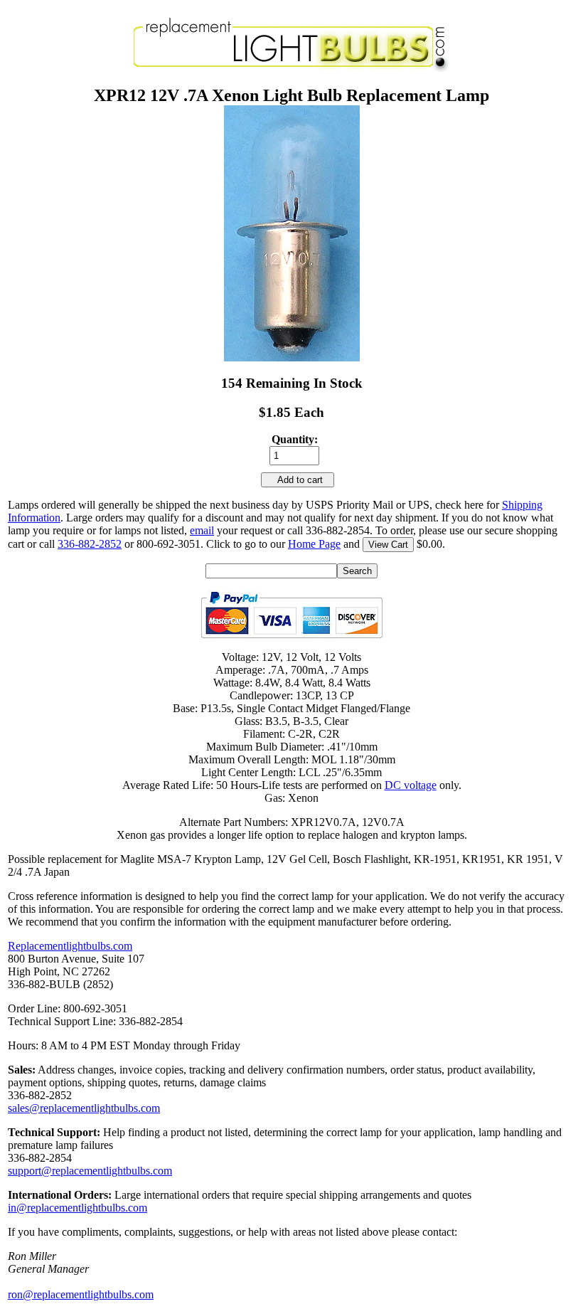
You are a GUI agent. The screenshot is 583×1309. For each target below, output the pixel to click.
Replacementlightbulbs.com (70, 946)
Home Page (314, 544)
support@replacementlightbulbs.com (90, 1171)
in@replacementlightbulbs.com (77, 1208)
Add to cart (297, 480)
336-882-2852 (90, 544)
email (202, 530)
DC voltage (411, 785)
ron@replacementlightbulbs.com (81, 1294)
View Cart (388, 544)
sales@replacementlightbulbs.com (84, 1108)
